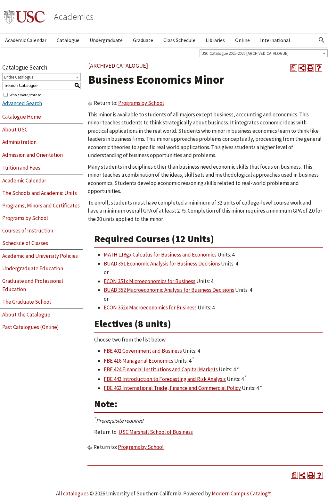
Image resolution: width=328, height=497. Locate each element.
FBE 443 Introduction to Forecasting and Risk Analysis (165, 379)
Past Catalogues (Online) (30, 327)
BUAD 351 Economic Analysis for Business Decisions (162, 263)
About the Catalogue (26, 314)
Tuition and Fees (21, 167)
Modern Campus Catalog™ (241, 493)
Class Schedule (179, 40)
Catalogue (68, 40)
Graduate (143, 40)
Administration (19, 142)
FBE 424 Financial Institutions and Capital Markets (161, 369)
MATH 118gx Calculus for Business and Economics (160, 254)
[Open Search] (321, 40)
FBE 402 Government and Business (143, 350)
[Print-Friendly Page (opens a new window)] (310, 68)
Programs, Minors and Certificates (41, 205)
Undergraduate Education (32, 268)
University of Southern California (24, 17)
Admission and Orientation (32, 154)
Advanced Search (22, 103)
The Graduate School (26, 301)
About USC (15, 129)
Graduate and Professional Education (32, 285)
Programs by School (25, 218)
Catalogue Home (21, 116)
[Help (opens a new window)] (318, 68)
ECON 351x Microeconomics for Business (149, 281)
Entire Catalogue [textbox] (18, 77)
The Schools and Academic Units (39, 193)
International (275, 40)
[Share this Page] (302, 68)
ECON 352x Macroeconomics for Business (150, 307)
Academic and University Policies (40, 255)
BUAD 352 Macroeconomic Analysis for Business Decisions (169, 289)
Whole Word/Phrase (25, 94)
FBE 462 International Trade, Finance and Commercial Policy (172, 388)
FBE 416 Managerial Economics (138, 360)
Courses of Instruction (27, 230)
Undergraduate (106, 40)
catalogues (76, 493)
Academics (74, 16)
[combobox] (264, 53)
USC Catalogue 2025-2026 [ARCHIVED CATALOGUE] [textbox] (245, 53)
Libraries (215, 40)
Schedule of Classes (25, 243)
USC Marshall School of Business (156, 431)
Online (242, 40)
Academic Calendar (25, 40)
